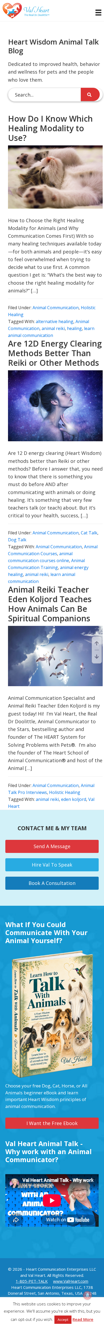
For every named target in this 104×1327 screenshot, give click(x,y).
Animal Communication (56, 308)
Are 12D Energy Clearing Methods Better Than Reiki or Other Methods (55, 353)
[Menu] (95, 12)
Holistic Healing (64, 792)
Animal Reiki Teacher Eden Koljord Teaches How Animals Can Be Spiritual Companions (49, 604)
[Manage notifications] (87, 1295)
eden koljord (73, 799)
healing (74, 328)
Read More (83, 1319)
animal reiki (53, 328)
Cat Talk (89, 533)
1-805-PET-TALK (32, 1281)
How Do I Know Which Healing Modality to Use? (50, 128)
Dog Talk (17, 540)
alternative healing (54, 321)
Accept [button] (63, 1319)
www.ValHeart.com (70, 1281)
